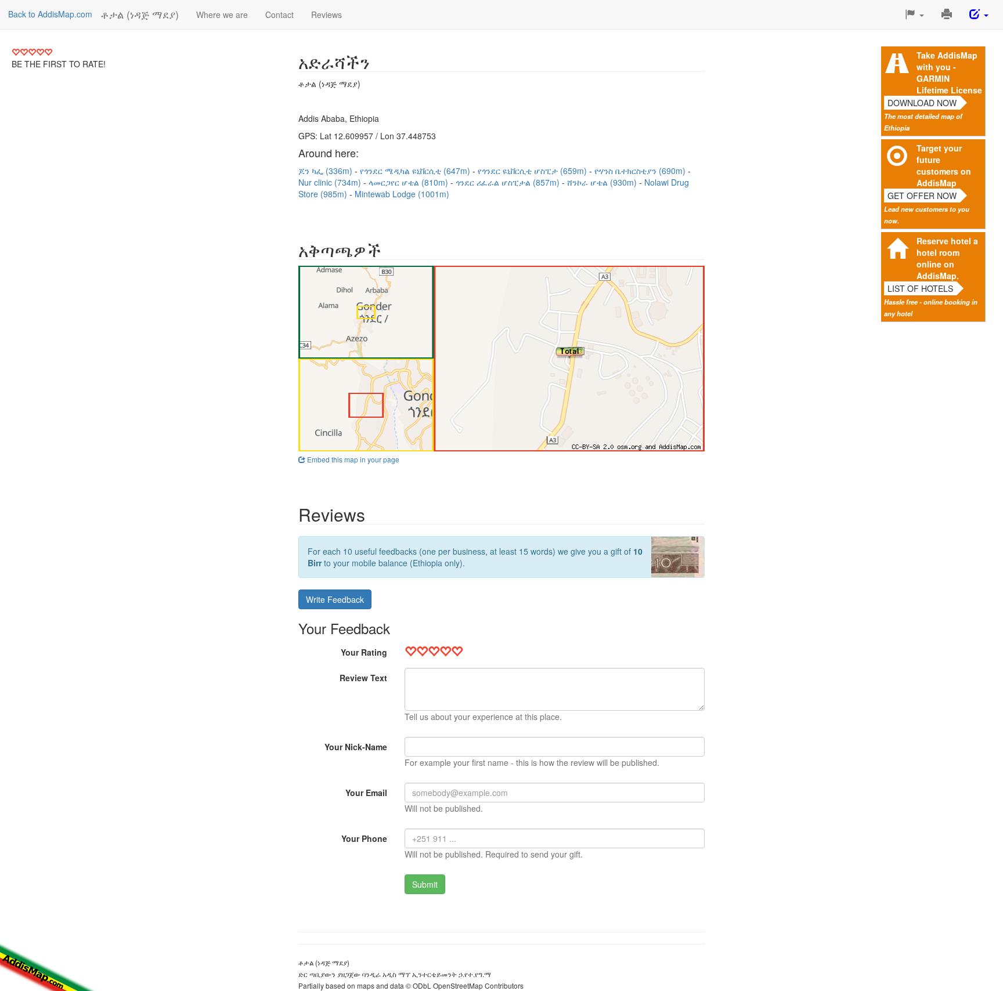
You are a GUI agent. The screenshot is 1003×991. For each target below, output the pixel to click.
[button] (914, 14)
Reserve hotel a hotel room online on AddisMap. (947, 258)
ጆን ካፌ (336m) (326, 170)
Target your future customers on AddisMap (944, 165)
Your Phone (364, 838)
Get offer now (922, 195)
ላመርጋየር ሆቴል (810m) (409, 182)
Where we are (222, 14)
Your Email (366, 792)
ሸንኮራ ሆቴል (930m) (603, 182)
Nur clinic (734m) (330, 182)
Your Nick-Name (355, 747)
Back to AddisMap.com (50, 14)
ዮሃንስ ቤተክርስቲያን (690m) (641, 170)
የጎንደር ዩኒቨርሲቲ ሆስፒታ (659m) (533, 170)
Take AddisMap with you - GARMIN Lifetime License (949, 72)
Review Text (363, 677)
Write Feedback (335, 599)
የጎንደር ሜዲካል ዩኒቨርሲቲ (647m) (416, 170)
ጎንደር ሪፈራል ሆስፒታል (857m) (509, 182)
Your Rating (364, 652)
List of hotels (920, 288)
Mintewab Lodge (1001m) (402, 194)
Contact (279, 14)
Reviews (326, 14)
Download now (922, 102)
